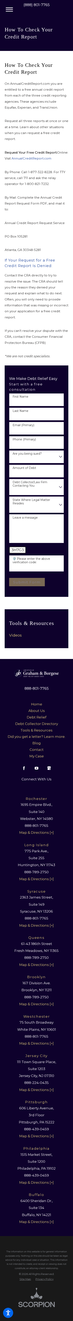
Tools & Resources (36, 730)
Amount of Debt (24, 468)
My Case (36, 756)
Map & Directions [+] (36, 832)
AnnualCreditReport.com (31, 158)
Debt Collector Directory (36, 724)
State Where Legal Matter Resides (31, 501)
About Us (36, 710)
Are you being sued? (27, 453)
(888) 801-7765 (37, 5)
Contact (37, 749)
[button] (8, 1313)
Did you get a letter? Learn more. (36, 736)
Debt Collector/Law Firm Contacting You (30, 484)
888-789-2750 (36, 872)
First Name (20, 396)
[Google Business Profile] (49, 768)
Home (36, 704)
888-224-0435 (36, 1082)
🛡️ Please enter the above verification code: (31, 560)
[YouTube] (36, 768)
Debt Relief (36, 717)
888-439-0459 (36, 1129)
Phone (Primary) (24, 439)
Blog (36, 743)
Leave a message (25, 517)
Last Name (20, 411)
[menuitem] (36, 635)
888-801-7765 (37, 688)
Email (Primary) (23, 425)
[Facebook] (23, 768)
